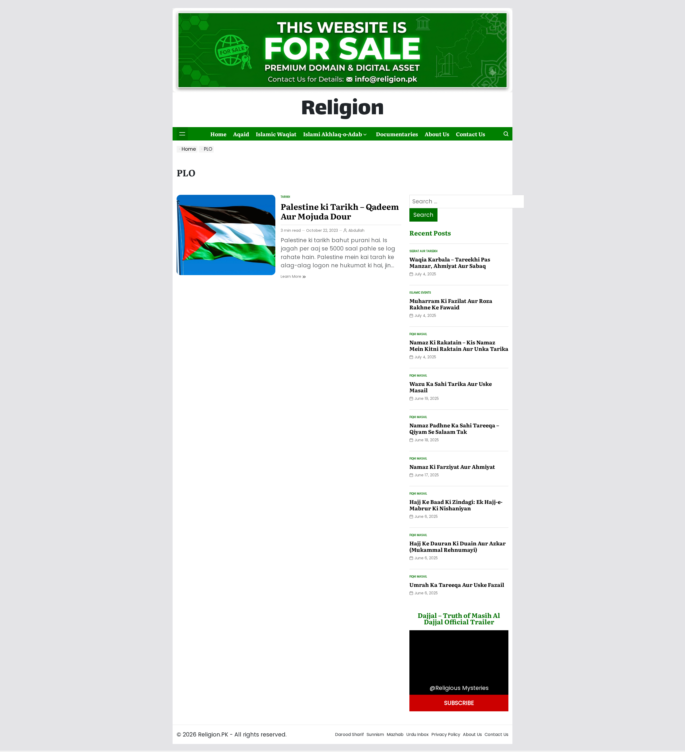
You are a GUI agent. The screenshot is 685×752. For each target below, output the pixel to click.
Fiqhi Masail (418, 334)
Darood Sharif (349, 734)
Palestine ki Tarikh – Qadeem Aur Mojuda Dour (340, 211)
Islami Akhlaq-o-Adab (332, 134)
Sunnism (375, 734)
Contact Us (470, 134)
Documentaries (397, 134)
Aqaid (241, 134)
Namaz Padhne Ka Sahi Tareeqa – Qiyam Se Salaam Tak (454, 428)
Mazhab (395, 734)
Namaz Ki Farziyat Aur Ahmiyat (452, 466)
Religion (342, 110)
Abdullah (356, 230)
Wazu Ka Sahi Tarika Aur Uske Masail (450, 386)
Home (218, 134)
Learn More (293, 276)
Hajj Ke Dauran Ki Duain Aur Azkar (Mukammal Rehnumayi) (457, 546)
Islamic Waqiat (276, 134)
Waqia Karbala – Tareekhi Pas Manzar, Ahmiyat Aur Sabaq (449, 262)
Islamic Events (420, 293)
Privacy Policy (445, 734)
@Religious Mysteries (459, 688)
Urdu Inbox (417, 734)
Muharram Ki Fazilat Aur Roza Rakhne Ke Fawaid (450, 304)
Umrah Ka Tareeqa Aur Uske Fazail (456, 584)
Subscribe (459, 703)
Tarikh (285, 197)
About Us (437, 134)
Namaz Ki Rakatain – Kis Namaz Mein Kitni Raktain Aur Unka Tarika (458, 345)
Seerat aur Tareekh (423, 251)
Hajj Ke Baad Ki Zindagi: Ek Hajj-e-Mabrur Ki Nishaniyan (456, 504)
